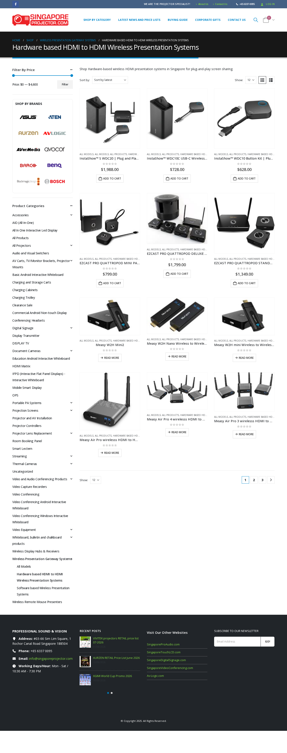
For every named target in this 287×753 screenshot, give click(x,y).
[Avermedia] (28, 149)
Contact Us (221, 4)
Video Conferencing (25, 494)
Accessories (20, 215)
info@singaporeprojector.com (51, 658)
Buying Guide (178, 20)
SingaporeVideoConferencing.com (170, 668)
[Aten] (54, 117)
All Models (86, 154)
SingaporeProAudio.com (163, 644)
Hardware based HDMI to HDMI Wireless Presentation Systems (40, 577)
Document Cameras (26, 351)
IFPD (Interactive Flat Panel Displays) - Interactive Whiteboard (38, 377)
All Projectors (21, 245)
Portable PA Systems (26, 403)
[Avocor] (54, 149)
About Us (203, 4)
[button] (256, 19)
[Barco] (28, 165)
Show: (239, 80)
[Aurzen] (28, 133)
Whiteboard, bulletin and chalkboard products (36, 540)
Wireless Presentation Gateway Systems (42, 559)
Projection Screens (25, 410)
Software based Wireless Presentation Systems (43, 591)
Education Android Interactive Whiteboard (41, 358)
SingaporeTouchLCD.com (163, 652)
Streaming (19, 456)
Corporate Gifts (207, 20)
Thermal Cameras (24, 464)
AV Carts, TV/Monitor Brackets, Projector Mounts (41, 264)
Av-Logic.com (155, 676)
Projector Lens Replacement (32, 433)
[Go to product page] (110, 119)
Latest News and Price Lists (139, 20)
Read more (111, 358)
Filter (65, 84)
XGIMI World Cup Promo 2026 (112, 676)
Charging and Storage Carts (31, 282)
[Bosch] (54, 181)
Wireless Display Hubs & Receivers (35, 551)
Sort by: (85, 80)
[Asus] (28, 117)
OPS (15, 395)
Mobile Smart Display (27, 387)
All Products (118, 154)
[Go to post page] (85, 642)
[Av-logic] (54, 133)
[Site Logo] (40, 20)
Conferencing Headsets (28, 320)
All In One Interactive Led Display (34, 230)
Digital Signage (22, 328)
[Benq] (54, 165)
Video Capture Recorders (29, 487)
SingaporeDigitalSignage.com (166, 660)
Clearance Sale (22, 305)
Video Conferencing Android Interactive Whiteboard (39, 505)
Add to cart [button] (112, 178)
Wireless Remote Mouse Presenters (37, 602)
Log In (270, 4)
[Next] (271, 480)
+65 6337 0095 (41, 651)
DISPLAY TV (20, 343)
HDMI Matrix (21, 366)
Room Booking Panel (27, 441)
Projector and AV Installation (32, 418)
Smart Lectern (22, 448)
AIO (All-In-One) (23, 223)
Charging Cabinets (25, 290)
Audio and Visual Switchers (30, 253)
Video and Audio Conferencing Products (39, 479)
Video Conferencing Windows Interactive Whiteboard (40, 519)
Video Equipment (24, 530)
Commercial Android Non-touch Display (39, 313)
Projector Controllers (26, 426)
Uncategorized (22, 471)
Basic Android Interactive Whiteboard (37, 275)
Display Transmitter (25, 335)
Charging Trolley (23, 297)
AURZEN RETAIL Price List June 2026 (116, 658)
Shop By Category (97, 20)
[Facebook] (15, 4)
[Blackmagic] (28, 181)
